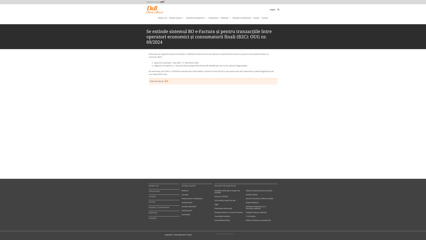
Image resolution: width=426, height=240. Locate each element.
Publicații (153, 212)
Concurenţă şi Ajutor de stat (224, 200)
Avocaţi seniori (187, 202)
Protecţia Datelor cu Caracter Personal (228, 212)
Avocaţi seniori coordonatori (192, 198)
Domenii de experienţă (225, 185)
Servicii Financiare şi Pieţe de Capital (259, 198)
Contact (152, 196)
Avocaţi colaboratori (189, 206)
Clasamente (154, 191)
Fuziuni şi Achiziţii (221, 196)
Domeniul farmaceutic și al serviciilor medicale (256, 207)
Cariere (152, 202)
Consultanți (186, 214)
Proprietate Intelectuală (223, 208)
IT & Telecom (250, 216)
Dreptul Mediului (252, 202)
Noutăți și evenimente (159, 207)
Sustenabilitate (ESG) (222, 220)
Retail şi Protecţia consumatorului (258, 220)
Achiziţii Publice (252, 195)
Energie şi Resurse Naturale (256, 212)
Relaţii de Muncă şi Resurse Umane (259, 191)
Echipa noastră (188, 185)
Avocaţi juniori (187, 210)
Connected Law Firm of (153, 2)
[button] (279, 9)
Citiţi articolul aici (157, 81)
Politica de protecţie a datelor (225, 234)
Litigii (216, 204)
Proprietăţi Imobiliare (222, 216)
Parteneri (185, 191)
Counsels (185, 195)
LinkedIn (153, 218)
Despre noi (154, 185)
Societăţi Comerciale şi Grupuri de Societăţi (227, 192)
